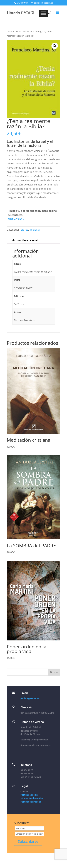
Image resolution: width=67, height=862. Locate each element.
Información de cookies (32, 798)
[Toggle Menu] (43, 13)
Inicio (10, 31)
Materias (27, 31)
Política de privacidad (31, 802)
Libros (17, 31)
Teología (38, 31)
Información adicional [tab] (24, 240)
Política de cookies (29, 795)
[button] (54, 46)
